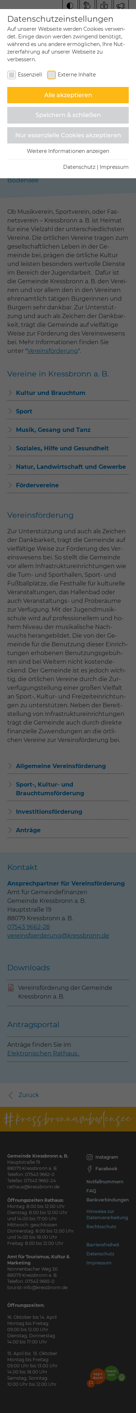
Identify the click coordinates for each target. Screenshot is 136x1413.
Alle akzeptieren (68, 95)
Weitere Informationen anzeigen (68, 151)
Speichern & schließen (68, 115)
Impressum (114, 167)
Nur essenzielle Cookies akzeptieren (68, 135)
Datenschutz (79, 167)
